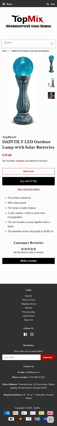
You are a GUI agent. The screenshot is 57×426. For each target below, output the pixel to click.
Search (28, 296)
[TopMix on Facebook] (25, 335)
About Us (28, 320)
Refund (28, 308)
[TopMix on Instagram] (31, 335)
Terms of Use (28, 300)
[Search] (51, 44)
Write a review (28, 261)
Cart (52, 4)
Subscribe (47, 357)
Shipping (20, 160)
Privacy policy (28, 312)
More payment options (28, 189)
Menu (9, 4)
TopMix (36, 408)
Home (4, 51)
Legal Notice (28, 316)
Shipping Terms (28, 304)
